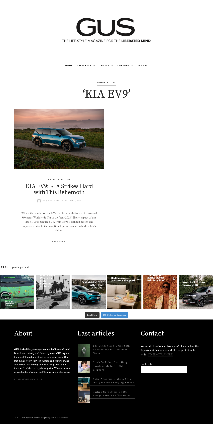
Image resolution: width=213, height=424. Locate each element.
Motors (65, 179)
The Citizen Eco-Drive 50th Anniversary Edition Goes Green (111, 349)
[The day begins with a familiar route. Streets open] (89, 292)
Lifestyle (84, 65)
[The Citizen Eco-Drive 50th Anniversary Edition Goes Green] (84, 350)
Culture (123, 65)
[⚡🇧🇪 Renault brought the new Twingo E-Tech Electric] (17, 292)
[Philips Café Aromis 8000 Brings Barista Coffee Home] (84, 396)
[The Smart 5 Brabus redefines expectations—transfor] (196, 292)
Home (69, 65)
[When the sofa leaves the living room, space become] (124, 292)
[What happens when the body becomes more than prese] (53, 292)
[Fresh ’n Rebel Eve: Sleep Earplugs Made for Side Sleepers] (84, 367)
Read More (58, 241)
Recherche (147, 364)
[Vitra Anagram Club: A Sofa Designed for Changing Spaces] (84, 383)
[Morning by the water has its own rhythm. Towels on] (160, 292)
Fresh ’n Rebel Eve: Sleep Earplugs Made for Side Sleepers (110, 365)
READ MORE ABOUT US (28, 379)
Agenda (142, 65)
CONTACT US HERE (160, 354)
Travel (105, 65)
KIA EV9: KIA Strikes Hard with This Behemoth (59, 189)
